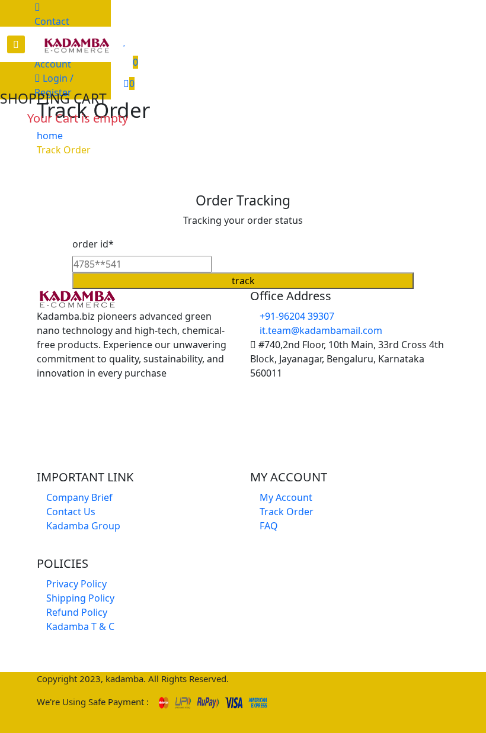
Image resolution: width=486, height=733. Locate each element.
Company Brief (78, 497)
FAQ (267, 525)
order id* (93, 243)
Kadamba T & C (79, 626)
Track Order (64, 149)
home (50, 135)
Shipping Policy (79, 598)
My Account (284, 497)
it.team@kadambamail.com (319, 330)
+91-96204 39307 (295, 316)
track (243, 280)
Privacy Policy (75, 583)
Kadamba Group (82, 525)
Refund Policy (75, 612)
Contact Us (51, 28)
